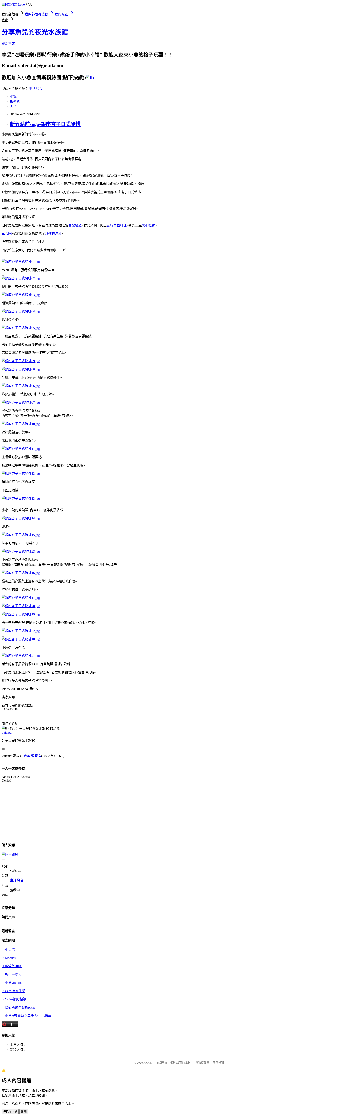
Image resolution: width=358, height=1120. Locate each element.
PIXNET (148, 1062)
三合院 (7, 233)
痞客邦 (29, 756)
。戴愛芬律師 (12, 966)
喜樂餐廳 (75, 225)
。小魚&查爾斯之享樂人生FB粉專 (26, 1016)
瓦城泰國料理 (117, 225)
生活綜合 (35, 88)
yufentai (7, 732)
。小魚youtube (12, 982)
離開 (24, 1111)
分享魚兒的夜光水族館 (35, 32)
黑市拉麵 (148, 225)
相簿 (13, 97)
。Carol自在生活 (13, 991)
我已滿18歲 (10, 1111)
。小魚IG (8, 949)
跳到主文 (8, 43)
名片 (13, 106)
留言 (38, 756)
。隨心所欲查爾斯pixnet (19, 1007)
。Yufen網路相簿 (14, 999)
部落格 (15, 101)
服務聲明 (218, 1062)
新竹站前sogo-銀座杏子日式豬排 (45, 124)
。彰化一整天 (12, 974)
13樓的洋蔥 (53, 233)
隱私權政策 (202, 1062)
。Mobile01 (10, 958)
